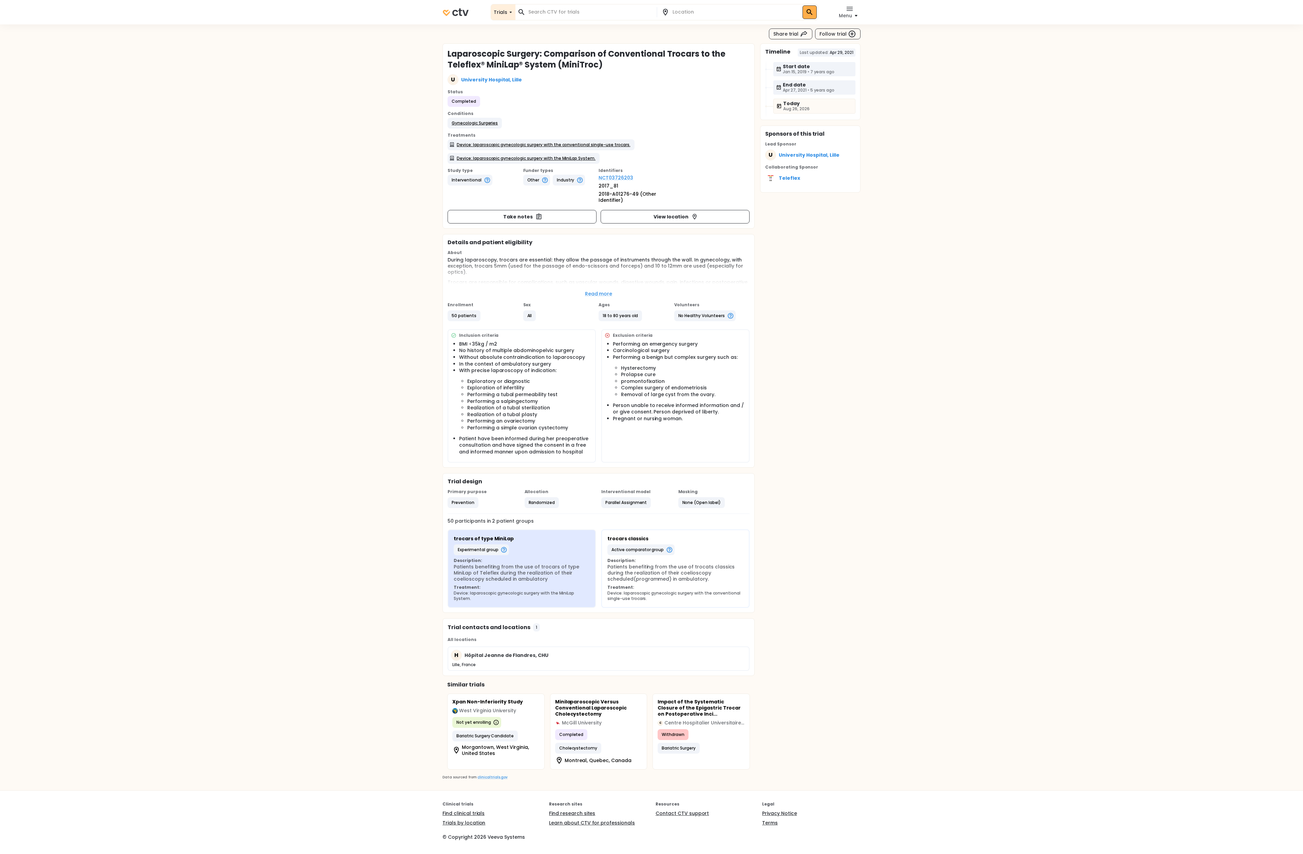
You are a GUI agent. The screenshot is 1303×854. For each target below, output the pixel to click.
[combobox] (590, 12)
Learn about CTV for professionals (592, 823)
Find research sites (572, 813)
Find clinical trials (463, 813)
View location (671, 216)
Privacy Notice (779, 813)
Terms (770, 823)
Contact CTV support (682, 813)
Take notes (518, 216)
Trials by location (463, 823)
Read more (598, 294)
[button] (475, 123)
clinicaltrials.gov (492, 777)
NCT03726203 (616, 178)
